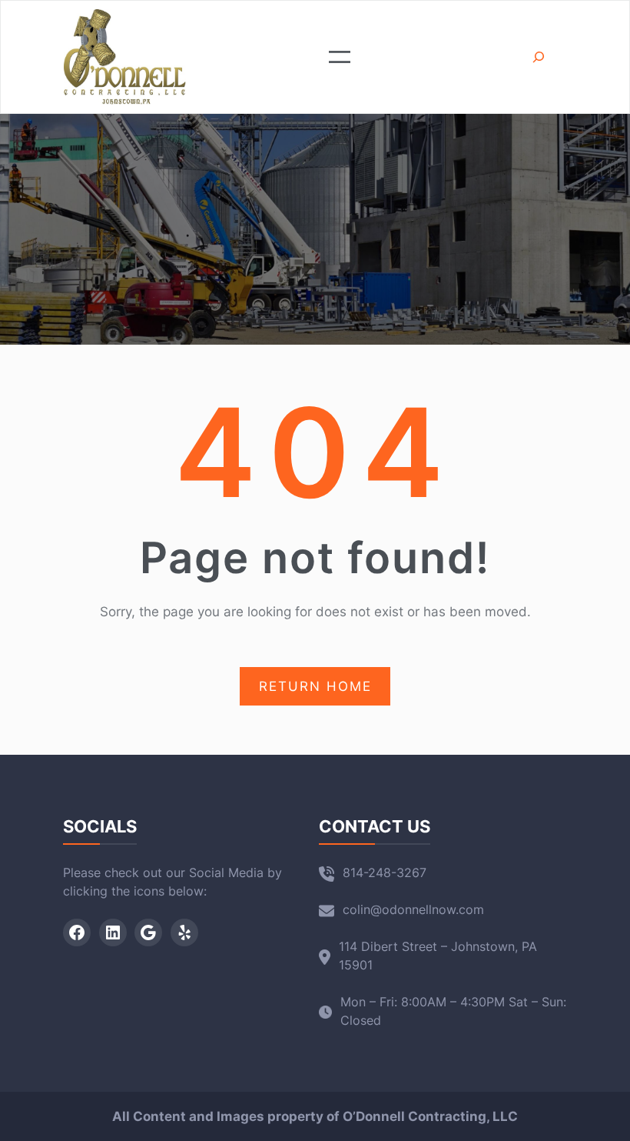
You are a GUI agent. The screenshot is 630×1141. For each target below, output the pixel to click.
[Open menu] (339, 57)
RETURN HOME (315, 686)
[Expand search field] (538, 57)
